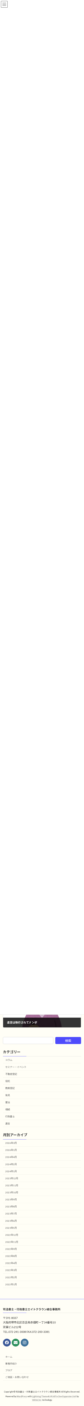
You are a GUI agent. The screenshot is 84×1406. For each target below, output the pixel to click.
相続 (7, 1109)
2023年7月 (11, 1213)
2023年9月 (11, 1199)
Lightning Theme (40, 1396)
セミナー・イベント (15, 1067)
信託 (7, 1081)
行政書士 (10, 1116)
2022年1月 (11, 1284)
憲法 (7, 1102)
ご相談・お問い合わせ (17, 1377)
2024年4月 (11, 1157)
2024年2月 (11, 1164)
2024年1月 (11, 1171)
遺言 (7, 1123)
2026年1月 (11, 1150)
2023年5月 (11, 1227)
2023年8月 (11, 1206)
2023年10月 (11, 1192)
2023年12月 (11, 1178)
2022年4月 (11, 1263)
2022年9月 (11, 1249)
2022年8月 (11, 1256)
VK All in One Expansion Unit (63, 1396)
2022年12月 (11, 1234)
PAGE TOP (78, 1359)
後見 (7, 1095)
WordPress (22, 1396)
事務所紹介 (11, 1363)
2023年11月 (11, 1185)
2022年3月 (11, 1270)
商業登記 (10, 1088)
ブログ (8, 1370)
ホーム (8, 1356)
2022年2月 (11, 1277)
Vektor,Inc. (37, 1400)
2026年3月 (11, 1142)
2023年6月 (11, 1220)
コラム (8, 1060)
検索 (68, 1040)
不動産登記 (11, 1074)
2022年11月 (11, 1241)
